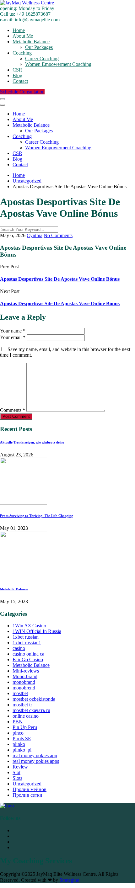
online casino (26, 716)
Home (19, 30)
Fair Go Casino (28, 659)
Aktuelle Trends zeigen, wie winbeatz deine (32, 442)
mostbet (20, 693)
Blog (17, 75)
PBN (18, 721)
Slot (16, 772)
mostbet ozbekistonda (34, 699)
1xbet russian (26, 637)
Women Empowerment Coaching (58, 64)
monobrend (24, 687)
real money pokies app (35, 755)
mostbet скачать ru (31, 710)
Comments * (12, 410)
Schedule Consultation (22, 91)
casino (19, 648)
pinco (18, 733)
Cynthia (34, 235)
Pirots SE (22, 738)
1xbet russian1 (27, 642)
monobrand (24, 682)
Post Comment (16, 416)
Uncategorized (27, 783)
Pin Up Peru (25, 727)
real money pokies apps (36, 761)
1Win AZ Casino (29, 625)
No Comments (58, 235)
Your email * (12, 337)
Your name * (12, 330)
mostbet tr (22, 704)
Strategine (69, 880)
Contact (20, 81)
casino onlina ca (28, 654)
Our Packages (39, 47)
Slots (17, 778)
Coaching (22, 53)
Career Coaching (42, 58)
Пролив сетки (27, 795)
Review (20, 766)
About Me (23, 36)
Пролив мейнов (29, 789)
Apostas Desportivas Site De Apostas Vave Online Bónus (60, 279)
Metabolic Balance (31, 41)
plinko (19, 744)
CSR (17, 69)
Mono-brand (25, 676)
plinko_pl (22, 749)
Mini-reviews (26, 670)
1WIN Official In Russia (37, 631)
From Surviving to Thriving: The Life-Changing (36, 516)
